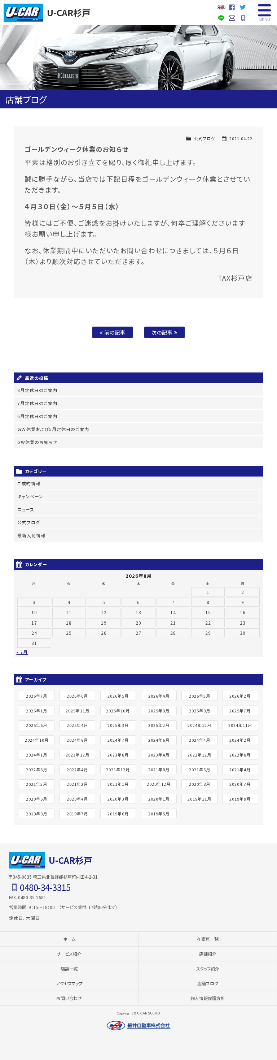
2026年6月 (77, 696)
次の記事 (162, 332)
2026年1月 (36, 711)
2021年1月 (118, 784)
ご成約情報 (28, 483)
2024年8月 (77, 740)
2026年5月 (118, 696)
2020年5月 (36, 799)
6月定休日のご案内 (37, 416)
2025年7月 (240, 711)
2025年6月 (36, 725)
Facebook (232, 7)
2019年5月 (159, 813)
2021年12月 (118, 769)
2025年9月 (159, 711)
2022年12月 (199, 755)
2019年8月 (36, 813)
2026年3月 (199, 696)
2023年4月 (159, 755)
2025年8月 (199, 711)
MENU (264, 12)
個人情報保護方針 (207, 998)
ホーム (69, 939)
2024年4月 (199, 740)
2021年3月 (36, 784)
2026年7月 (36, 696)
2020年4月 (77, 799)
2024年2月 (240, 740)
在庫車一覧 (208, 939)
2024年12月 (199, 725)
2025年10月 (118, 711)
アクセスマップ (69, 983)
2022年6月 (36, 769)
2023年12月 (77, 755)
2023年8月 (118, 755)
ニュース (25, 509)
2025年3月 (118, 725)
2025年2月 (159, 725)
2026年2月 (240, 696)
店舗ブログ (207, 983)
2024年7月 (118, 740)
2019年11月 (199, 799)
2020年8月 (199, 784)
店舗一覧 (69, 968)
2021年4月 (240, 769)
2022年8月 (240, 755)
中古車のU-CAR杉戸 (23, 12)
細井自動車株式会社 (138, 1025)
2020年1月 (159, 799)
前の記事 (114, 332)
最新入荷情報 (31, 535)
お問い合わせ (232, 18)
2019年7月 (77, 813)
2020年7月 (240, 784)
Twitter (242, 7)
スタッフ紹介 (207, 968)
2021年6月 (199, 769)
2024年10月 (37, 740)
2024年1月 (36, 755)
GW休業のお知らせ (37, 442)
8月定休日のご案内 (37, 390)
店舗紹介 (207, 954)
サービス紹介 (69, 954)
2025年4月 (77, 725)
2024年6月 (159, 740)
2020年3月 (118, 799)
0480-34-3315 (242, 18)
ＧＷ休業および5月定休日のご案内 (53, 429)
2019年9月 (240, 799)
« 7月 (22, 652)
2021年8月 (159, 769)
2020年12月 (159, 784)
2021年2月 (77, 784)
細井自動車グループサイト (221, 7)
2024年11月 (240, 725)
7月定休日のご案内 (37, 403)
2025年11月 (77, 711)
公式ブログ (204, 138)
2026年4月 (159, 696)
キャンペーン (30, 496)
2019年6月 (118, 813)
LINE (221, 18)
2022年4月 (77, 769)
